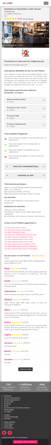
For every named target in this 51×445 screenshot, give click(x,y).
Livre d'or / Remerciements (12, 398)
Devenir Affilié (8, 426)
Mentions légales (9, 409)
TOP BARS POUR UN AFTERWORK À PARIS (18, 237)
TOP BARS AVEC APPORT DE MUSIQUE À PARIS (20, 235)
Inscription (7, 415)
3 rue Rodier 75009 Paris (12, 14)
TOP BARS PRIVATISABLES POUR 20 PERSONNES (20, 246)
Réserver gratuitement (25, 442)
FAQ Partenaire (8, 424)
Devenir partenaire (9, 422)
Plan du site (7, 404)
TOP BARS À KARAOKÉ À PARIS (14, 232)
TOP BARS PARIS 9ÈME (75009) (15, 228)
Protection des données (11, 417)
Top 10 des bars (9, 428)
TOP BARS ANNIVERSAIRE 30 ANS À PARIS (18, 242)
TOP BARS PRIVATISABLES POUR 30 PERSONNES (20, 249)
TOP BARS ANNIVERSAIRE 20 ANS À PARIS (18, 239)
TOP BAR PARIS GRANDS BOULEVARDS (17, 230)
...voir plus (38, 85)
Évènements (7, 396)
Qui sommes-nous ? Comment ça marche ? (17, 407)
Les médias (7, 411)
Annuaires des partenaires (11, 400)
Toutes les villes (8, 402)
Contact (6, 406)
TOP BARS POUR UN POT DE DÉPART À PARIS (19, 244)
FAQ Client (7, 419)
